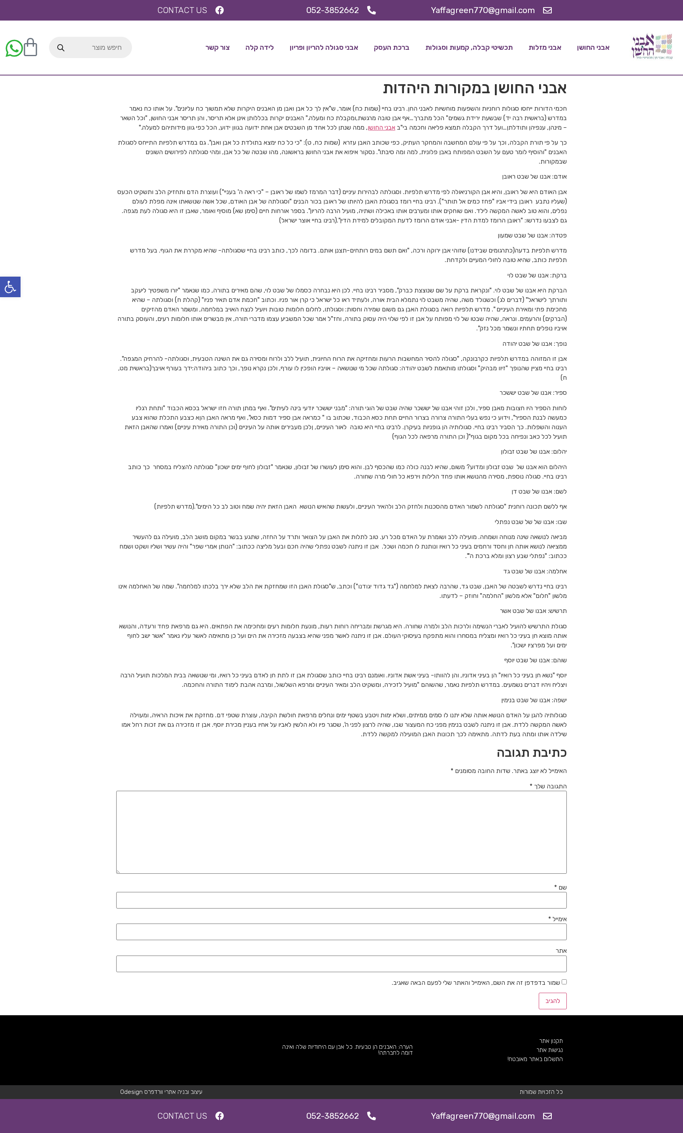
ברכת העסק (391, 47)
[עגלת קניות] (30, 47)
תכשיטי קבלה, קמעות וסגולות (469, 47)
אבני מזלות (544, 47)
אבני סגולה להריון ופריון (324, 47)
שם (560, 887)
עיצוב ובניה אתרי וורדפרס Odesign (161, 1091)
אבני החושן (593, 47)
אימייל (557, 919)
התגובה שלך (548, 786)
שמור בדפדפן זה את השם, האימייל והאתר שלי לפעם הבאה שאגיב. (476, 983)
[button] (10, 287)
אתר (561, 951)
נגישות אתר (549, 1050)
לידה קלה (259, 47)
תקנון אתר (551, 1040)
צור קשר (218, 47)
